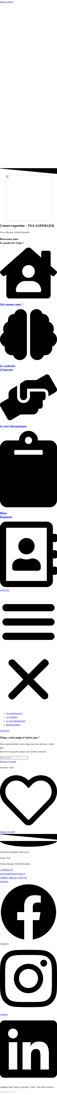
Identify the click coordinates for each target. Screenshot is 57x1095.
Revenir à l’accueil (8, 761)
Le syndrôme (11, 19)
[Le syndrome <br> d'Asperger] (28, 359)
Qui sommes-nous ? (14, 16)
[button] (28, 89)
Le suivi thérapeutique (15, 23)
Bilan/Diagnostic (13, 27)
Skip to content (6, 2)
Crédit (19, 1091)
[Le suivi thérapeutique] (28, 419)
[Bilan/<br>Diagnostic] (28, 506)
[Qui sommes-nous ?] (28, 298)
